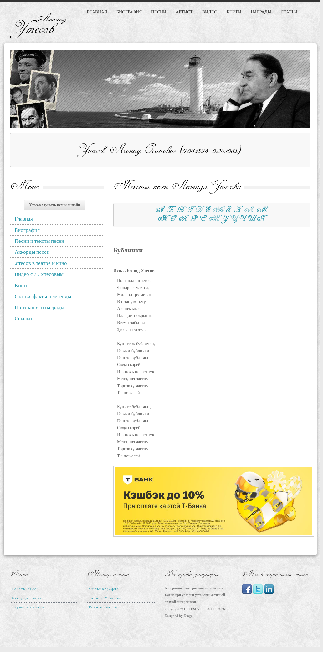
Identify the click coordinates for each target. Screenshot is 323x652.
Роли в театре (103, 606)
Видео (209, 12)
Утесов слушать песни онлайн (54, 204)
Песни (158, 12)
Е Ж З (218, 210)
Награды (261, 12)
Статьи (289, 12)
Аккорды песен (32, 251)
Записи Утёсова (105, 597)
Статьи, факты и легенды (43, 296)
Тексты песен (25, 588)
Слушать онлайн (28, 606)
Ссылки (23, 318)
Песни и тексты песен (39, 240)
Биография (129, 12)
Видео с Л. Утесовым (39, 274)
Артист (184, 12)
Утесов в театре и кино (41, 263)
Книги (234, 12)
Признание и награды (39, 307)
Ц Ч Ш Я (247, 219)
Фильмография (104, 588)
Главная (97, 12)
